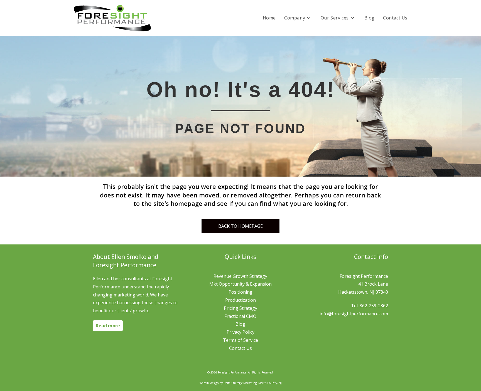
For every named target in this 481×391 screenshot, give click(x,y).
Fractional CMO (240, 316)
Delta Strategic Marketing (240, 383)
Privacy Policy (240, 332)
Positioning (240, 292)
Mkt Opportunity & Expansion (240, 284)
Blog (240, 324)
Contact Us (240, 348)
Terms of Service (240, 340)
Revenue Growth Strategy (240, 276)
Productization (240, 300)
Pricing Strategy (240, 308)
